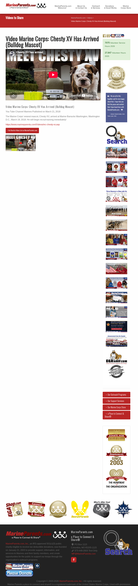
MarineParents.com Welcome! (63, 7)
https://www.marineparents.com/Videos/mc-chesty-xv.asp (33, 124)
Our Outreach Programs (117, 394)
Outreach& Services (95, 7)
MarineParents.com (78, 18)
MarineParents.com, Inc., (17, 543)
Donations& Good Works (110, 7)
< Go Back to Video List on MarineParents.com (22, 130)
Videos (89, 18)
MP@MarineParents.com (84, 554)
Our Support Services (116, 401)
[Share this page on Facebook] (37, 566)
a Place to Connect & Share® (114, 415)
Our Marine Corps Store (117, 407)
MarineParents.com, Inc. (70, 581)
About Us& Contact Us (81, 7)
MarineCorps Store (126, 7)
